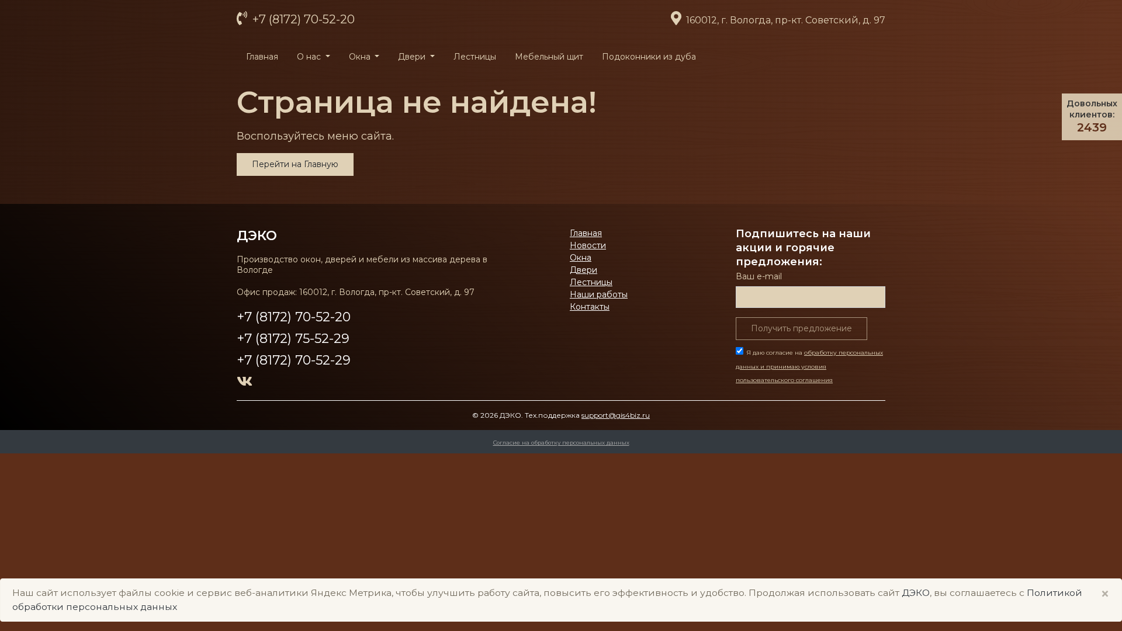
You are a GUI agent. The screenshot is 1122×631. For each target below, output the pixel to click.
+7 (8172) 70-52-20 (302, 19)
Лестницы (474, 56)
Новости (588, 245)
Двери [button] (413, 56)
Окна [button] (361, 56)
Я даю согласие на (809, 366)
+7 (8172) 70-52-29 (294, 360)
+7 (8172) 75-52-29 (293, 338)
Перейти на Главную (295, 164)
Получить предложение (801, 328)
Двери (583, 270)
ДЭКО (916, 592)
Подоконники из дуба (649, 56)
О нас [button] (310, 56)
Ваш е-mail (759, 276)
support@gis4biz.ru (615, 415)
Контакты (590, 306)
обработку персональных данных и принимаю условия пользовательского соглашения (809, 366)
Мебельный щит (549, 56)
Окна (580, 257)
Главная (262, 56)
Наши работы (599, 294)
